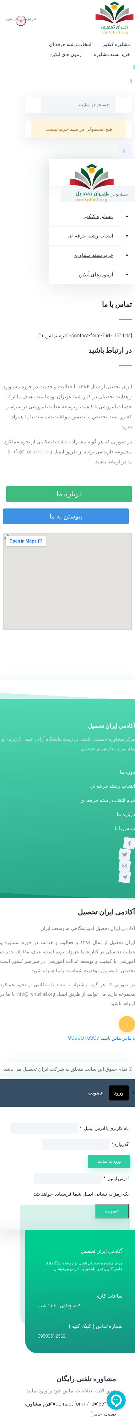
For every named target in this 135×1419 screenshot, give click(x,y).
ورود (119, 1093)
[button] (131, 81)
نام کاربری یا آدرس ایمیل (104, 1128)
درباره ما (126, 814)
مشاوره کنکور (116, 44)
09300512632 (51, 1336)
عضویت (96, 1093)
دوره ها (127, 772)
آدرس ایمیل (116, 1178)
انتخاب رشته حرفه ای (70, 44)
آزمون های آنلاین (66, 54)
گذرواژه (120, 1144)
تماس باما (125, 828)
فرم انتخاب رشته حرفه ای (107, 800)
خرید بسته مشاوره (112, 54)
